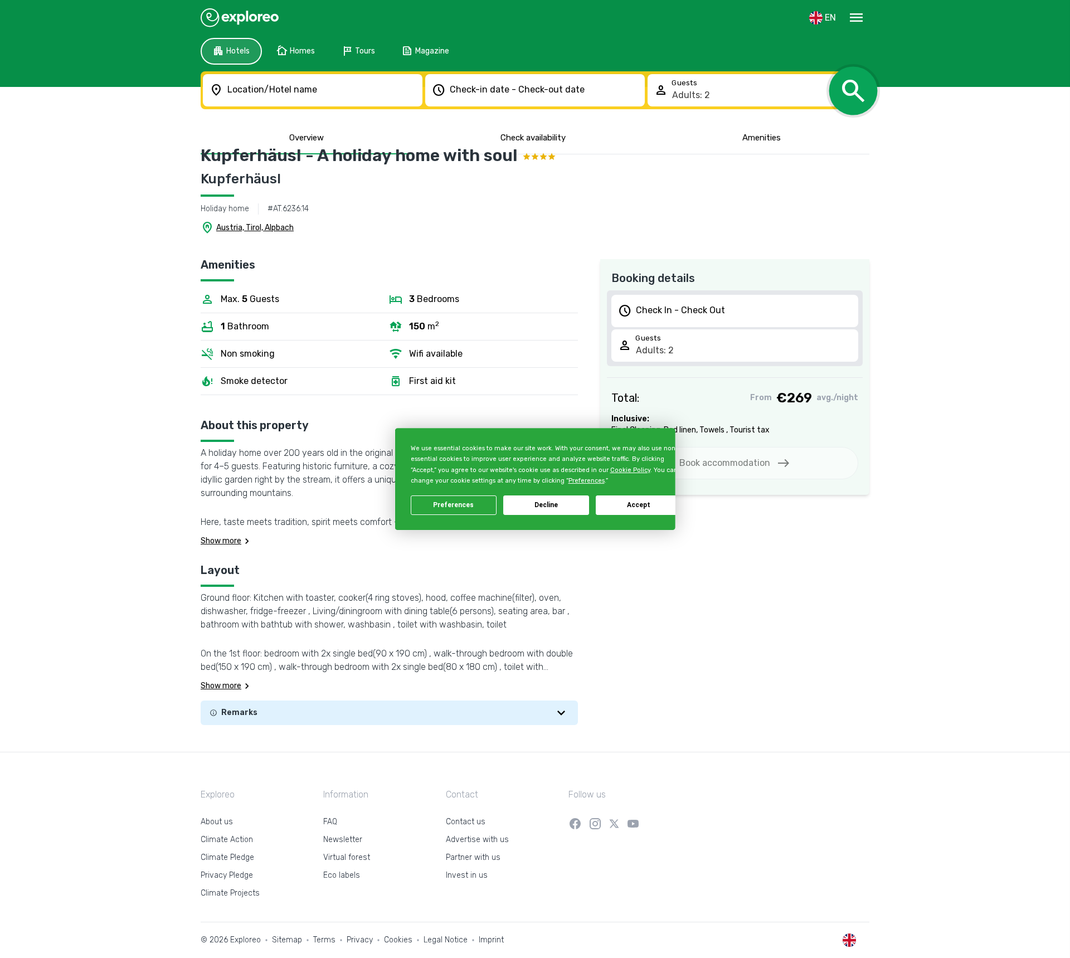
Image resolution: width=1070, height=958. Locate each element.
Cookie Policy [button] (630, 470)
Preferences (453, 505)
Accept (638, 505)
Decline (546, 505)
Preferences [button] (586, 480)
